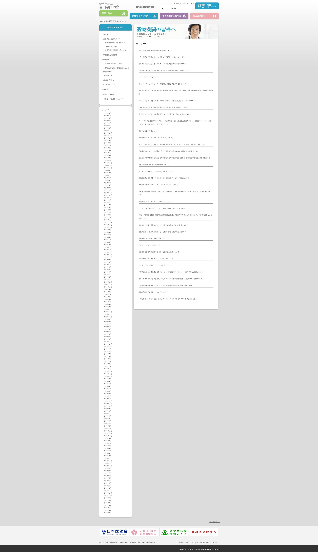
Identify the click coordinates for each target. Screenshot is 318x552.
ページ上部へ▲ (214, 522)
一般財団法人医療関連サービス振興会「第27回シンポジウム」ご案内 (162, 57)
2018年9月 (107, 349)
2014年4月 (107, 480)
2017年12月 (108, 371)
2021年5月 (107, 269)
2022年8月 (107, 232)
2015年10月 (108, 436)
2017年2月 (107, 396)
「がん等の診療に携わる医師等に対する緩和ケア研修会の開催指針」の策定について (167, 101)
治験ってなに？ (110, 75)
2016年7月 (107, 413)
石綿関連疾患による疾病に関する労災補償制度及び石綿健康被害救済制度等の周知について (169, 151)
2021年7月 (107, 265)
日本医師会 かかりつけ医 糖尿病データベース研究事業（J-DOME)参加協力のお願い (168, 299)
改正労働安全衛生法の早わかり (115, 50)
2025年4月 (107, 153)
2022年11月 (108, 225)
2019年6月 (107, 327)
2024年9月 (107, 170)
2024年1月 (107, 190)
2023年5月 (107, 210)
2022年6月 (107, 237)
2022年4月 (107, 242)
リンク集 (213, 542)
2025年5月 (107, 150)
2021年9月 (107, 260)
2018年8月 (107, 351)
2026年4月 (107, 123)
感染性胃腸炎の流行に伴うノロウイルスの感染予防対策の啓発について (162, 64)
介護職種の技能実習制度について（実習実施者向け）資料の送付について (163, 225)
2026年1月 (107, 130)
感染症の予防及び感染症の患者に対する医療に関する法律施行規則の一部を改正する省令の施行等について (174, 158)
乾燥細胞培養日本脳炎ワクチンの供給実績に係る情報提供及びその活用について (165, 285)
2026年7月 (107, 116)
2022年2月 (107, 247)
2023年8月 (107, 202)
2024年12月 (108, 163)
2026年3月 (107, 125)
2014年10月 (108, 466)
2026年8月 (107, 113)
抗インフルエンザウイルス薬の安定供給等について (156, 171)
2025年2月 (107, 158)
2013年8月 (107, 500)
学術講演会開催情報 (110, 55)
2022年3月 (107, 245)
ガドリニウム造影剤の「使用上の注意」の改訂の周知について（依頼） (162, 208)
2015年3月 (107, 453)
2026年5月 (107, 121)
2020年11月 (108, 284)
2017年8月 (107, 381)
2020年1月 (107, 309)
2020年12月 (108, 282)
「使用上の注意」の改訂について (150, 245)
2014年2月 (107, 485)
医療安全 (106, 59)
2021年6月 (107, 267)
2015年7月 (107, 443)
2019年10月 (108, 317)
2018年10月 (108, 346)
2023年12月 (108, 193)
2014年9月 (107, 468)
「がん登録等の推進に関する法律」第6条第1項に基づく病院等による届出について (166, 107)
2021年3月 (107, 274)
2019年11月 (108, 314)
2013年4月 (107, 508)
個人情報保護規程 (203, 542)
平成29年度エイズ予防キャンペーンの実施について (156, 259)
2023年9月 (107, 200)
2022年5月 (107, 240)
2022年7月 (107, 235)
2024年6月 (107, 178)
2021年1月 (107, 279)
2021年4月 (107, 272)
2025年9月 (107, 140)
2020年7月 (107, 294)
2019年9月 (107, 319)
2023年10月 (108, 197)
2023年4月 (107, 212)
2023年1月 (107, 220)
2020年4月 (107, 302)
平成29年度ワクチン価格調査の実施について (154, 164)
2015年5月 (107, 448)
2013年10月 (108, 495)
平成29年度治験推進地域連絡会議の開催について (155, 50)
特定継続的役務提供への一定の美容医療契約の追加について (159, 185)
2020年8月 (107, 292)
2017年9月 (107, 379)
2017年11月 (108, 374)
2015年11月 (108, 433)
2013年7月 (107, 503)
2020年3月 (107, 304)
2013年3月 (107, 510)
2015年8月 (107, 441)
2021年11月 (108, 255)
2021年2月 (107, 277)
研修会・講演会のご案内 (113, 63)
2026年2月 (107, 128)
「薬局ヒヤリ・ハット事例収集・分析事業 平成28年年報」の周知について (164, 70)
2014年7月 (107, 473)
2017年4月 (107, 391)
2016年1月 (107, 428)
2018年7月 (107, 354)
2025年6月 (107, 148)
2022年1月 (107, 250)
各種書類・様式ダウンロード (113, 99)
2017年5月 (107, 389)
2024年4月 (107, 183)
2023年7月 (107, 205)
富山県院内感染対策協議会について (117, 68)
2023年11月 (108, 195)
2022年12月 (108, 222)
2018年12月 (108, 341)
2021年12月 (108, 252)
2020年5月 (107, 299)
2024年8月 (107, 173)
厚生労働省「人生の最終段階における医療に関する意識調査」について (162, 232)
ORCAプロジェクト (110, 85)
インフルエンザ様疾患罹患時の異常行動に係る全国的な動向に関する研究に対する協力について (171, 279)
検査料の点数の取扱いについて (149, 131)
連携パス (106, 89)
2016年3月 (107, 423)
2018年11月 (108, 344)
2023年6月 (107, 207)
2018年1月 (107, 369)
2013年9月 (107, 498)
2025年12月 (108, 133)
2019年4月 (107, 332)
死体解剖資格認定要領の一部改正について (153, 292)
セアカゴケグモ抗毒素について (149, 77)
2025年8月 (107, 143)
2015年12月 (108, 431)
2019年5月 (107, 329)
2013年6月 (107, 505)
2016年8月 (107, 411)
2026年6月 (107, 118)
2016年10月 (108, 406)
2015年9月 (107, 438)
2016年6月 (107, 416)
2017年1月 (107, 399)
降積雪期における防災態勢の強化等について (153, 238)
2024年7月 (107, 175)
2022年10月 (108, 227)
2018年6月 (107, 356)
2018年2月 (107, 366)
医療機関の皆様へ (112, 21)
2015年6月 (107, 446)
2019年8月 (107, 322)
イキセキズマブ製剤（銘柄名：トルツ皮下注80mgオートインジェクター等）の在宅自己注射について (173, 144)
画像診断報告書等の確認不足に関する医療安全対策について (159, 252)
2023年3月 (107, 215)
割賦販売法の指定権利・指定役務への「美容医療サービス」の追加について (164, 178)
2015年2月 (107, 456)
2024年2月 (107, 188)
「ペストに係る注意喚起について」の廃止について (156, 265)
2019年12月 (108, 312)
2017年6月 (107, 386)
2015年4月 (107, 451)
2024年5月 (107, 180)
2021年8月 (107, 262)
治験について (107, 72)
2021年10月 (108, 257)
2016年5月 (107, 418)
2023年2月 (107, 217)
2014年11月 (108, 463)
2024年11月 (108, 165)
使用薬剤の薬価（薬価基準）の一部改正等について (156, 138)
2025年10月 (108, 138)
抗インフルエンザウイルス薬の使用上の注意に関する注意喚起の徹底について (165, 114)
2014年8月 (107, 471)
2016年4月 (107, 421)
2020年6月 (107, 297)
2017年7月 (107, 384)
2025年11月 (108, 135)
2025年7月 (107, 145)
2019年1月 (107, 339)
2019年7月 (107, 324)
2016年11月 (108, 404)
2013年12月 (108, 490)
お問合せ (180, 542)
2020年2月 (107, 307)
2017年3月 (107, 394)
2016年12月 (108, 401)
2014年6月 (107, 476)
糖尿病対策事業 (108, 94)
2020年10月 (108, 287)
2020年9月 (107, 289)
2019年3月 (107, 334)
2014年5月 (107, 478)
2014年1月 (107, 488)
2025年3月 (107, 155)
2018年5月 (107, 359)
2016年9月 (107, 409)
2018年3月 (107, 364)
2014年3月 (107, 483)
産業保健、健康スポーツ (111, 39)
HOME (101, 21)
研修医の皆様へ (108, 80)
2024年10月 (108, 168)
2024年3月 (107, 185)
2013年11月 (108, 493)
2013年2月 (107, 513)
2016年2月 (107, 426)
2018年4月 (107, 361)
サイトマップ (189, 542)
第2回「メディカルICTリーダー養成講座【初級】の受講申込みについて (163, 84)
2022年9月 (107, 230)
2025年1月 (107, 160)
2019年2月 (107, 337)
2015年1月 (107, 458)
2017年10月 (108, 376)
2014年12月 (108, 461)
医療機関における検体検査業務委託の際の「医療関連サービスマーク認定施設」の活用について (171, 272)
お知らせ (106, 34)
